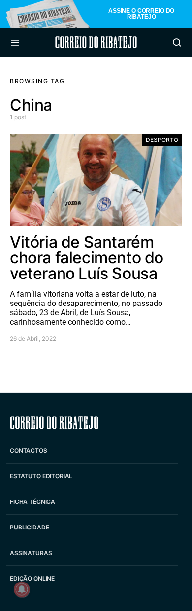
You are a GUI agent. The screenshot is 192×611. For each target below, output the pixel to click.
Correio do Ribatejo (96, 42)
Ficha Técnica (32, 501)
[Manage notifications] (22, 589)
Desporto (162, 139)
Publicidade (29, 527)
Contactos (28, 450)
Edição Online (32, 578)
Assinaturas (31, 552)
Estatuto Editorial (41, 476)
